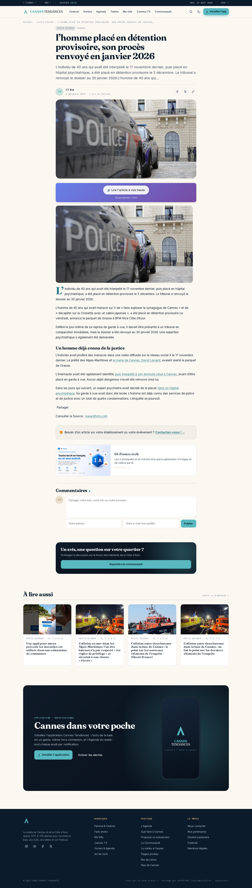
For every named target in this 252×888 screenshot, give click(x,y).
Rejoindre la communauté (126, 564)
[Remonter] (245, 883)
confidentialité (201, 880)
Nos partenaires (197, 831)
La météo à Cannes (152, 848)
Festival (74, 11)
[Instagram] (26, 847)
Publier (188, 523)
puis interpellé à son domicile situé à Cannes (146, 374)
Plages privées (149, 854)
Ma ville (127, 11)
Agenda (101, 11)
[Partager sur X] (185, 91)
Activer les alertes (90, 755)
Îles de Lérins (149, 859)
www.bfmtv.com (96, 416)
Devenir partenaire (198, 837)
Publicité (192, 842)
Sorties (87, 11)
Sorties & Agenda (104, 848)
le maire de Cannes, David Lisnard (136, 360)
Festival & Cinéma (104, 826)
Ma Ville (98, 837)
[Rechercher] (190, 11)
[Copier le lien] (193, 91)
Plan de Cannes (150, 865)
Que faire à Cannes (152, 831)
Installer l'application (55, 754)
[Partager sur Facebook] (177, 91)
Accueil (28, 22)
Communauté (163, 11)
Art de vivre (101, 854)
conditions (221, 880)
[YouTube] (34, 847)
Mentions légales (197, 848)
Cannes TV (143, 11)
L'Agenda (146, 826)
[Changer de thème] (198, 11)
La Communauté (150, 842)
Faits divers (45, 22)
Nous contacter (197, 826)
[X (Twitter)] (51, 847)
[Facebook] (42, 847)
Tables (114, 11)
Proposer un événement (155, 837)
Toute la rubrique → (215, 595)
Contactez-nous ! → (170, 432)
